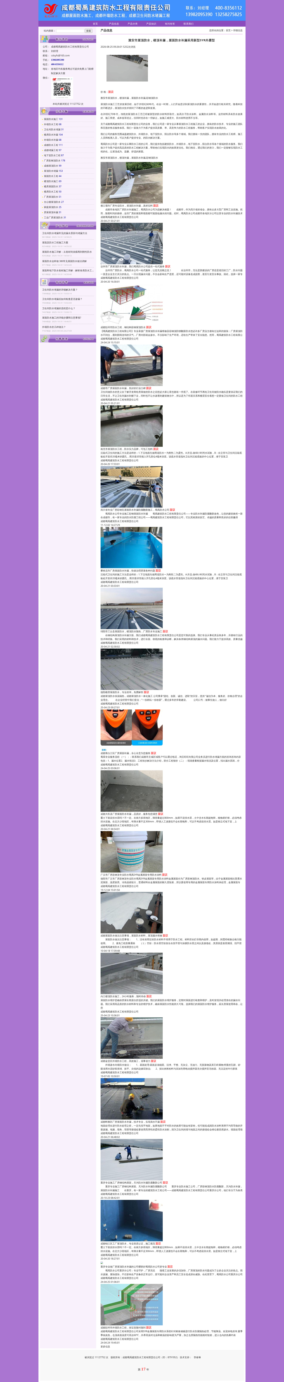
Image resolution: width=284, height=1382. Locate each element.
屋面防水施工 (51, 119)
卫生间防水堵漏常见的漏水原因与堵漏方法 (64, 233)
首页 (95, 23)
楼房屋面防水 (51, 186)
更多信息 (105, 1346)
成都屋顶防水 (51, 165)
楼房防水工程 (51, 191)
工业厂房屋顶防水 (53, 217)
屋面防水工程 (51, 176)
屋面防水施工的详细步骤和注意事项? (61, 317)
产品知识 (151, 23)
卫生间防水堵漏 (52, 129)
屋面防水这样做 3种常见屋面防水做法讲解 (64, 261)
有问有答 (170, 23)
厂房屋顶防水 (51, 196)
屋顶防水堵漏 (51, 170)
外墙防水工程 (51, 124)
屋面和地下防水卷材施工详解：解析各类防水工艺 (68, 270)
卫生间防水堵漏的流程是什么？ (58, 308)
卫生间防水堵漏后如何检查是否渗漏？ (62, 299)
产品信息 (114, 23)
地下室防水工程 (52, 155)
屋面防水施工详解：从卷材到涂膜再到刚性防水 (67, 251)
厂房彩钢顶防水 (52, 160)
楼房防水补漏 (51, 134)
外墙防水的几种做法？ (54, 327)
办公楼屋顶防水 (52, 202)
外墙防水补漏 (51, 139)
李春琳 (197, 1357)
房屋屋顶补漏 (51, 212)
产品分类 (133, 23)
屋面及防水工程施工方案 (55, 242)
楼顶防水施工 (51, 181)
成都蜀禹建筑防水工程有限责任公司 (119, 217)
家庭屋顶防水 (51, 207)
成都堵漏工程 (51, 150)
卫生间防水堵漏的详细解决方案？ (60, 289)
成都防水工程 (51, 145)
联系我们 (189, 23)
